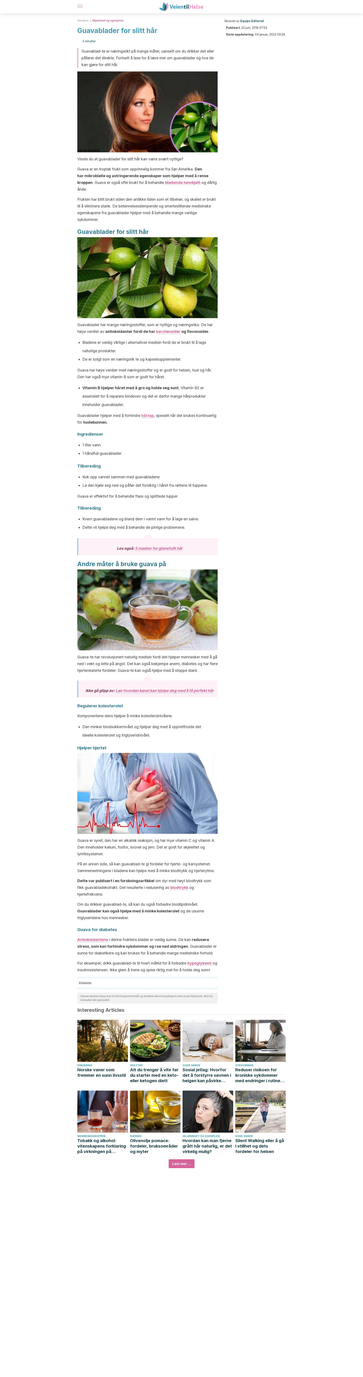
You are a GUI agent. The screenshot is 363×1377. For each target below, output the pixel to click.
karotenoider (168, 331)
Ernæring (84, 1065)
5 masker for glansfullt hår (159, 548)
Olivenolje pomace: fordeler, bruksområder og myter (154, 1146)
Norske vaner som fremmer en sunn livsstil (101, 1072)
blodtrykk (179, 887)
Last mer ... (181, 1164)
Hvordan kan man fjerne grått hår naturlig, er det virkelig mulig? (207, 1146)
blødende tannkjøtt (182, 182)
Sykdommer (244, 1065)
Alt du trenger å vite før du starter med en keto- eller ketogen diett (154, 1075)
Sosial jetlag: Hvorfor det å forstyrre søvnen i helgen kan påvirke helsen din (207, 1075)
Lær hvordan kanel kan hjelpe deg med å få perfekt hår (165, 690)
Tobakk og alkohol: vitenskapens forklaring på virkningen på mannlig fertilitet (101, 1146)
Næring (136, 1136)
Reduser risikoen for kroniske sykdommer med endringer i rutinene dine (260, 1075)
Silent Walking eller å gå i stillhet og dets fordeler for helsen (259, 1146)
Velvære (82, 20)
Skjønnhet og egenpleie (108, 20)
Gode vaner (191, 1065)
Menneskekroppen (91, 1136)
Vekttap (136, 1065)
